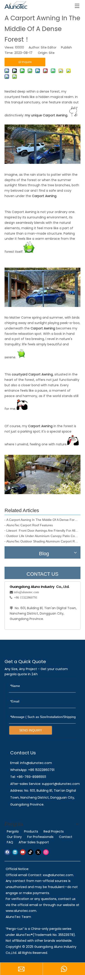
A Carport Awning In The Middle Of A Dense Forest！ (42, 520)
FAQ (10, 842)
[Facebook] (7, 852)
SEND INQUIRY (30, 730)
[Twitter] (38, 852)
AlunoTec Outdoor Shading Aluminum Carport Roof (42, 541)
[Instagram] (46, 852)
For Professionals (40, 837)
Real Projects (54, 831)
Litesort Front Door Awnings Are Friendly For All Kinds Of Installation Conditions (42, 530)
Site (52, 53)
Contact (65, 837)
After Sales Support (34, 842)
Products (31, 831)
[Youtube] (23, 852)
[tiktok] (30, 852)
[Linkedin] (15, 852)
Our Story (14, 837)
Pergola (13, 831)
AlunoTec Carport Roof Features (29, 525)
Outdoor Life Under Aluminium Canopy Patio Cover (42, 536)
